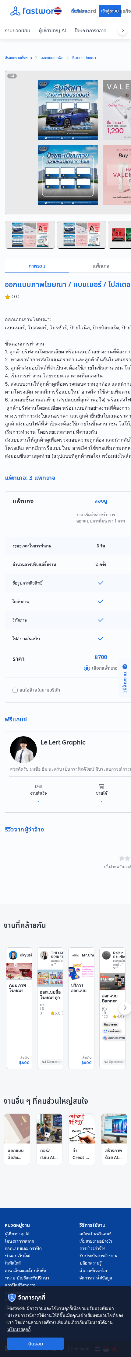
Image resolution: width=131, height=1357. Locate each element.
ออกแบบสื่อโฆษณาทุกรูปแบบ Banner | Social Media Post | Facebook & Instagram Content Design (50, 1023)
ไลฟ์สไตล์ (13, 1263)
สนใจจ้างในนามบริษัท (39, 690)
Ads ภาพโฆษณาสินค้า (17, 990)
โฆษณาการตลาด (90, 30)
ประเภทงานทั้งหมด (18, 58)
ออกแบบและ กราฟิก (23, 1248)
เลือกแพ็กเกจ (105, 668)
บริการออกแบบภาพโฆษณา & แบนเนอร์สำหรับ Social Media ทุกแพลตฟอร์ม (80, 1009)
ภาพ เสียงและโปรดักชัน (25, 1270)
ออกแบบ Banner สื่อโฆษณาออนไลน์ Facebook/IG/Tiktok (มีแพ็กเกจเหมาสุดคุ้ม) (112, 1017)
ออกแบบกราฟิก (52, 58)
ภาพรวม (37, 265)
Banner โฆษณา (84, 58)
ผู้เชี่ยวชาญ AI (52, 30)
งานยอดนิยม (17, 30)
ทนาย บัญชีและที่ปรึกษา (27, 1277)
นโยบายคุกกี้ (18, 1329)
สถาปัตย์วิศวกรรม (21, 1285)
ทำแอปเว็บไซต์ (17, 1255)
